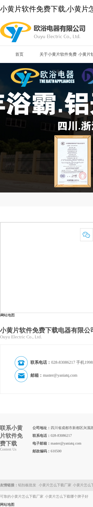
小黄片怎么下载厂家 (55, 485)
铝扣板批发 (27, 485)
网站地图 (7, 315)
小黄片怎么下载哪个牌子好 (66, 496)
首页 (19, 54)
